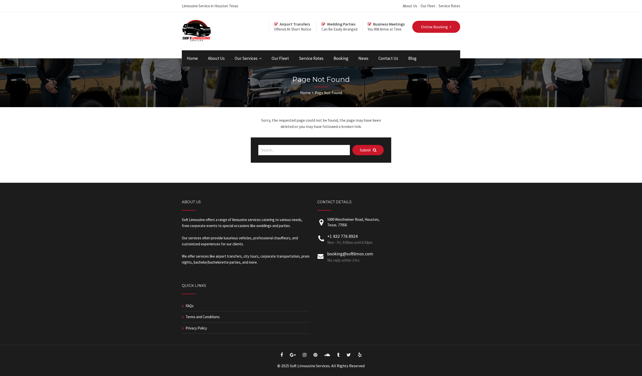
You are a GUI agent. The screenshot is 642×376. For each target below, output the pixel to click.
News (363, 58)
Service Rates (449, 6)
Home (192, 58)
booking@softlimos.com (350, 254)
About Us (410, 6)
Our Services (246, 58)
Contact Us (388, 58)
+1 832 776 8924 (342, 236)
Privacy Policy (196, 328)
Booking (341, 58)
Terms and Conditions (203, 316)
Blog (412, 58)
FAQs (190, 305)
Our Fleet (428, 6)
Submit (366, 150)
